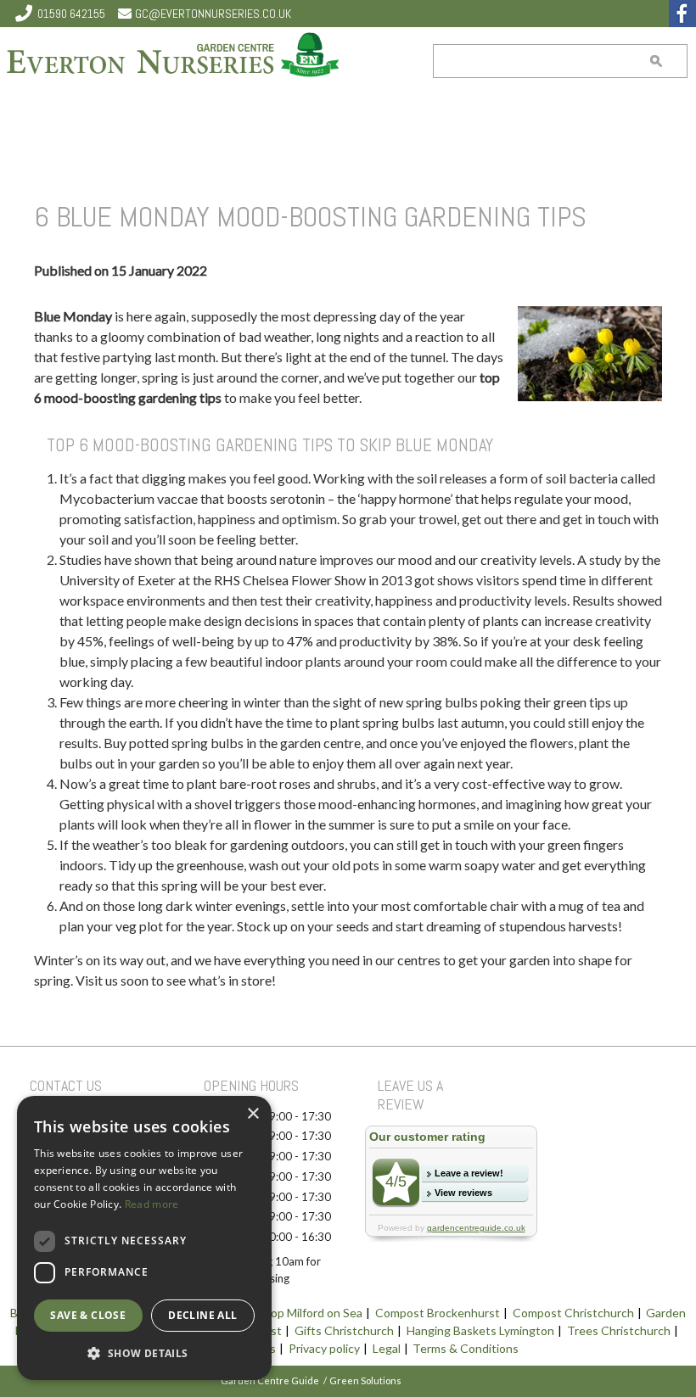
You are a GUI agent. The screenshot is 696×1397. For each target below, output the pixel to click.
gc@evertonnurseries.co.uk (213, 13)
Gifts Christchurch (344, 1330)
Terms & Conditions (466, 1348)
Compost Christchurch (573, 1312)
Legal (387, 1348)
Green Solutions (365, 1380)
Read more (152, 1204)
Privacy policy (324, 1348)
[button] (144, 1353)
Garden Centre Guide (270, 1380)
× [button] (252, 1114)
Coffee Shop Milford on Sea (289, 1312)
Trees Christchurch (619, 1330)
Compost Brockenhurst (437, 1312)
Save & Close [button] (88, 1315)
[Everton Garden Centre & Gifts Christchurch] (174, 57)
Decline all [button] (202, 1315)
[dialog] (144, 1238)
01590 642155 (71, 13)
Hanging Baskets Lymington (480, 1330)
